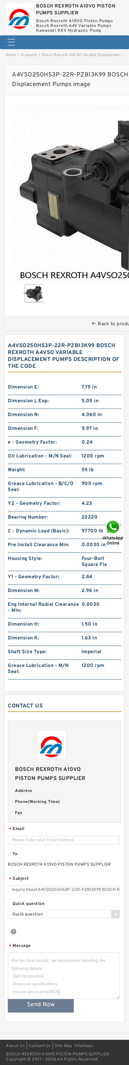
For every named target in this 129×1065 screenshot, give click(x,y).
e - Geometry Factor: (32, 442)
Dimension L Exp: (28, 401)
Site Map (63, 1046)
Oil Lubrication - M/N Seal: (40, 456)
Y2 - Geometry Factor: (34, 504)
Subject (19, 879)
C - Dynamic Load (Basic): (39, 531)
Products (29, 55)
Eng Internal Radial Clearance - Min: (43, 608)
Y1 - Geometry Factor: (33, 577)
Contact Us (40, 1046)
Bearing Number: (28, 517)
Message (20, 946)
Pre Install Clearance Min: (38, 545)
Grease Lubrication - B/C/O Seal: (41, 487)
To (15, 854)
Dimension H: (23, 624)
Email (17, 829)
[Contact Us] (113, 532)
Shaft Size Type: (27, 652)
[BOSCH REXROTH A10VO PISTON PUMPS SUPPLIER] (19, 15)
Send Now (41, 1005)
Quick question (28, 903)
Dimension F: (23, 429)
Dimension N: (23, 415)
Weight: (17, 470)
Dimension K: (23, 638)
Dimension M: (24, 591)
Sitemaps (83, 1046)
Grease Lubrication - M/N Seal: (38, 669)
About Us (15, 1046)
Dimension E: (23, 387)
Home (11, 55)
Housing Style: (25, 559)
